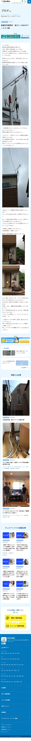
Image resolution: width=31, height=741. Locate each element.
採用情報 (4, 712)
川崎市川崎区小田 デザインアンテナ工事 (22, 352)
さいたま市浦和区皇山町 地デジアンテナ (9, 362)
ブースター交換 (6, 466)
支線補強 (12, 468)
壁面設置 (26, 515)
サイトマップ (4, 731)
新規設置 (11, 553)
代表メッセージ (5, 706)
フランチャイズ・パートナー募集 (9, 718)
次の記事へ (24, 367)
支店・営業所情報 (6, 693)
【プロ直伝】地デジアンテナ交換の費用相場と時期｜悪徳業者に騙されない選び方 (22, 596)
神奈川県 (5, 517)
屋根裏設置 (7, 468)
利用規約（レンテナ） (6, 727)
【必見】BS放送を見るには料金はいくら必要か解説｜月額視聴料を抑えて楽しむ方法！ (22, 547)
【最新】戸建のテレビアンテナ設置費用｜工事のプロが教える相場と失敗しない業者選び (9, 547)
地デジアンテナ (22, 466)
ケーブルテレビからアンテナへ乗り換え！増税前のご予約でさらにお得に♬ (16, 511)
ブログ (8, 15)
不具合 (16, 466)
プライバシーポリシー (6, 724)
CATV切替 (5, 515)
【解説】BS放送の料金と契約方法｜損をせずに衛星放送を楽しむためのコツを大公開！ (9, 574)
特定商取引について (6, 729)
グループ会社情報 (6, 700)
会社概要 (4, 687)
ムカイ (12, 466)
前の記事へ (7, 348)
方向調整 (17, 468)
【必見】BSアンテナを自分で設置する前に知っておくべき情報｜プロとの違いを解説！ (22, 574)
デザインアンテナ (12, 515)
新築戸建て (5, 553)
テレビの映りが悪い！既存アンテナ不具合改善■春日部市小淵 (16, 463)
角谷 (9, 517)
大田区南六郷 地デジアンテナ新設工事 (13, 419)
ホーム (2, 15)
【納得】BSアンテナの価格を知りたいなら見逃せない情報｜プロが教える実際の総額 (9, 596)
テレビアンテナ (15, 15)
